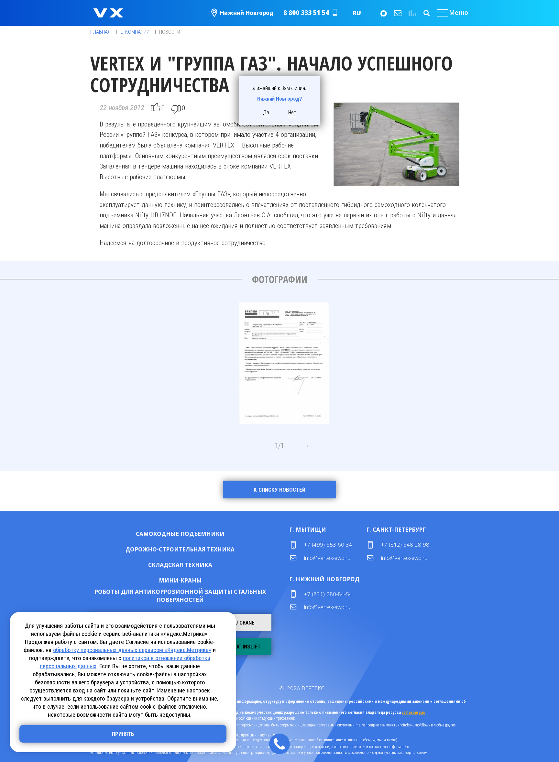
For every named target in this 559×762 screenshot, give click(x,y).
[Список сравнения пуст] (412, 13)
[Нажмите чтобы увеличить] (284, 361)
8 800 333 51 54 (306, 12)
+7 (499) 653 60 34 (328, 544)
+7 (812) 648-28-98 (405, 544)
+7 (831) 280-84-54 (328, 594)
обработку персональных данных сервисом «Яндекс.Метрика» (132, 650)
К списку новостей (279, 489)
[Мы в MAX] (383, 13)
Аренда (201, 533)
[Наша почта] (397, 13)
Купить (159, 533)
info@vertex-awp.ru (327, 557)
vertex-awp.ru (413, 712)
